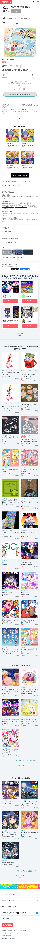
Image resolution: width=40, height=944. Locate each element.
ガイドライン (5, 933)
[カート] (20, 66)
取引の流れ (6, 228)
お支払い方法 (7, 231)
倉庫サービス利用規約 (20, 930)
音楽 (3, 59)
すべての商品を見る (20, 175)
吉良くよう (29, 321)
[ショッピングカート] (33, 2)
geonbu (28, 296)
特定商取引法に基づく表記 (10, 238)
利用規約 (10, 930)
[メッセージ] (17, 23)
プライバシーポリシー (16, 933)
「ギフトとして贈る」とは (11, 185)
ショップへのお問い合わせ (10, 242)
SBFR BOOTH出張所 (20, 126)
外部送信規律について (7, 935)
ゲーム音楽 (10, 59)
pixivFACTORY (6, 219)
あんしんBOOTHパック (8, 207)
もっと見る (20, 333)
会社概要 (4, 930)
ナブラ (9, 296)
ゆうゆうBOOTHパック (21, 207)
